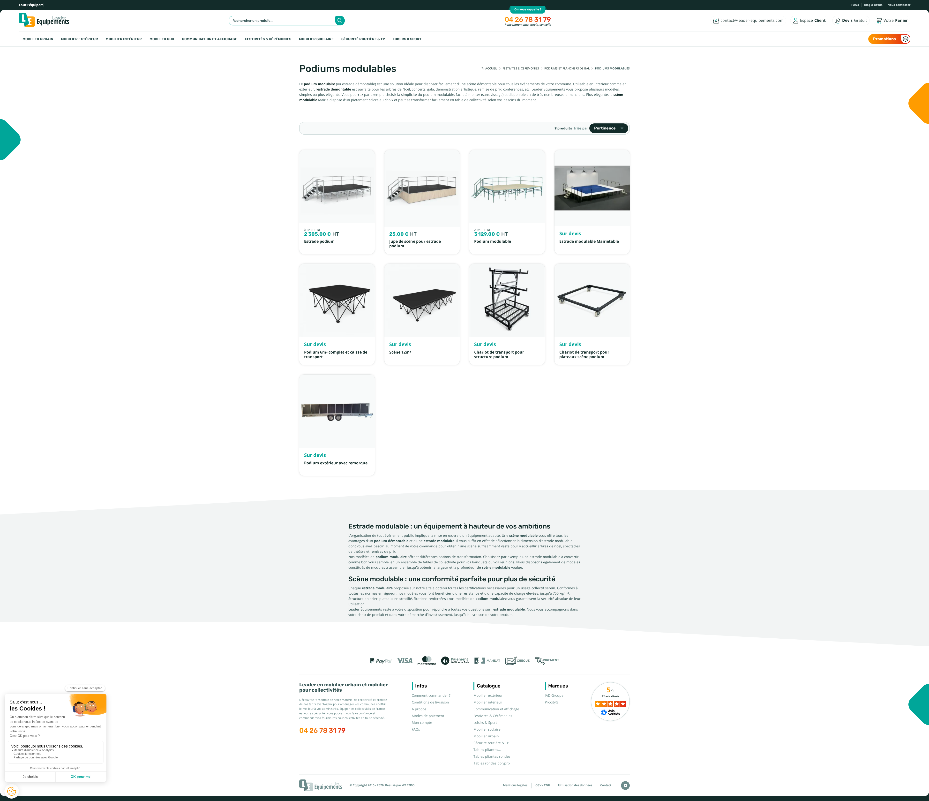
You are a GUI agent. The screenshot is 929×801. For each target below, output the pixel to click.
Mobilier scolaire (316, 39)
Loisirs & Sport (407, 39)
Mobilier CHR (162, 39)
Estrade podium (319, 241)
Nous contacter (899, 5)
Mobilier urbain (37, 39)
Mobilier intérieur (124, 39)
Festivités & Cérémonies (268, 39)
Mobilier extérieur (79, 39)
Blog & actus (873, 5)
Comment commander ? (431, 695)
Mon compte (422, 723)
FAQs (855, 5)
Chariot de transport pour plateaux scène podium (584, 354)
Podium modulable (492, 241)
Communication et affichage (209, 39)
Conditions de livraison (430, 702)
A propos (419, 709)
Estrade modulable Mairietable (589, 241)
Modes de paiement (428, 716)
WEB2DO (408, 785)
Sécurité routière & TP (363, 39)
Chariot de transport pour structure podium (499, 354)
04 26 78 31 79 (528, 19)
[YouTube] (625, 785)
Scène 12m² (400, 352)
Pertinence (605, 128)
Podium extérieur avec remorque (335, 463)
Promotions (884, 39)
